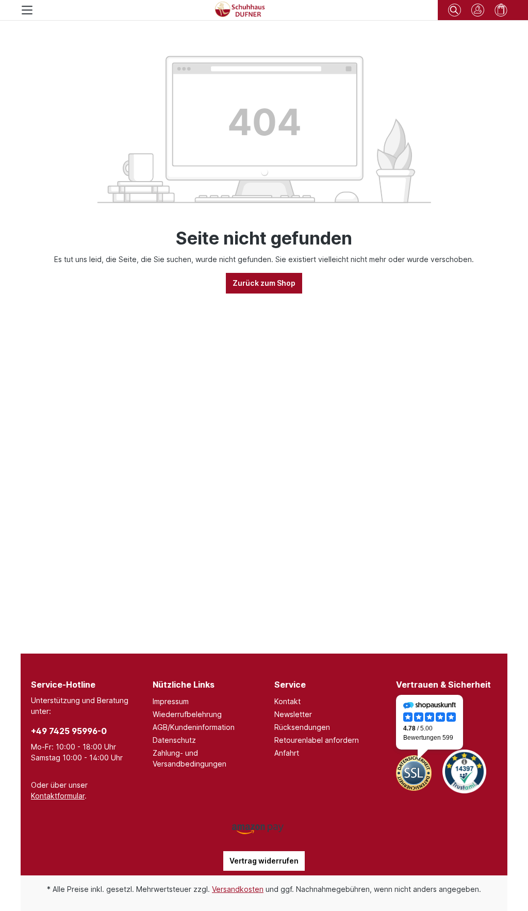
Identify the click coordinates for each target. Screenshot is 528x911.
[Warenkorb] (500, 10)
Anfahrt (286, 753)
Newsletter (293, 714)
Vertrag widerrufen (264, 860)
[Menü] (27, 10)
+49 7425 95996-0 (69, 731)
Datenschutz (174, 740)
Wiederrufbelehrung (187, 714)
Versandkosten (237, 889)
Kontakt (287, 701)
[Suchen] (454, 9)
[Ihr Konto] (477, 10)
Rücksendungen (302, 727)
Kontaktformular (58, 795)
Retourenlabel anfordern (316, 740)
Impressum (171, 701)
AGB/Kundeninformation (194, 727)
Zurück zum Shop (264, 283)
